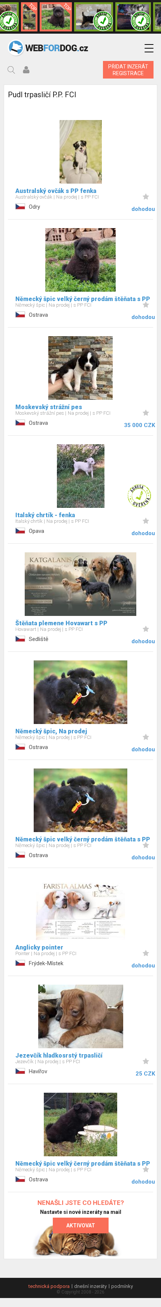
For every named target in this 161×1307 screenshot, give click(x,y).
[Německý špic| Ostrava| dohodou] (56, 16)
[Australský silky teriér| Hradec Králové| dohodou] (93, 16)
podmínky (122, 1286)
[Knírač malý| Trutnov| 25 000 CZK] (29, 16)
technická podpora (49, 1286)
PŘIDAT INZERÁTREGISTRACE (128, 70)
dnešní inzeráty (90, 1286)
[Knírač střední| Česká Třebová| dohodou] (133, 16)
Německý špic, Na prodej (51, 731)
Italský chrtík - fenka (45, 515)
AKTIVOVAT (80, 1225)
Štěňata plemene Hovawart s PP (61, 623)
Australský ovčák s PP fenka (55, 190)
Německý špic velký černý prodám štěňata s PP (82, 299)
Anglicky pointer (39, 947)
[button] (149, 48)
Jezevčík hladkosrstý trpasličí (59, 1055)
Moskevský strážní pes (48, 407)
